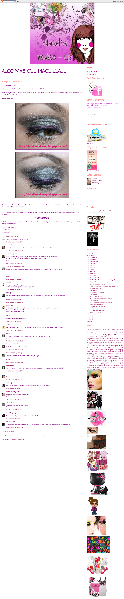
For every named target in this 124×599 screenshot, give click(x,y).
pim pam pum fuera (99, 358)
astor (92, 329)
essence (117, 339)
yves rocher (89, 369)
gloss (122, 340)
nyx (90, 355)
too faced (116, 365)
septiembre (93, 261)
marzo (92, 274)
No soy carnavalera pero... (96, 296)
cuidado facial (101, 337)
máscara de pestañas (100, 351)
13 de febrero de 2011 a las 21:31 (14, 242)
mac (96, 350)
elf (111, 339)
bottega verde (111, 331)
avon (100, 329)
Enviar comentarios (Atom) (17, 439)
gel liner (117, 340)
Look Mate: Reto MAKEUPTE (97, 311)
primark (95, 360)
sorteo (90, 366)
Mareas (8, 402)
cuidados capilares (111, 337)
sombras (121, 364)
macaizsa (8, 245)
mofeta (95, 353)
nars (118, 353)
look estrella (119, 348)
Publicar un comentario (8, 432)
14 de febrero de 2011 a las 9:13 (14, 389)
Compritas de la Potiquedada (97, 307)
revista (108, 362)
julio (91, 265)
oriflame (109, 355)
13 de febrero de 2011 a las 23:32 (14, 362)
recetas (121, 360)
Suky (7, 282)
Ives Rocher (117, 344)
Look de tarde (93, 294)
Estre (7, 325)
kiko (103, 346)
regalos (91, 362)
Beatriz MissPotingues (12, 392)
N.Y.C (114, 353)
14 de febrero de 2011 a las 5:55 (14, 371)
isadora (110, 344)
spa (95, 365)
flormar (106, 340)
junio (91, 268)
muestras (101, 353)
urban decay (94, 367)
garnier (111, 340)
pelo (100, 357)
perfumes (105, 357)
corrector (119, 335)
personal (113, 357)
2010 (90, 317)
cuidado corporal (91, 337)
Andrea (8, 333)
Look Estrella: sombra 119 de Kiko (98, 284)
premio (89, 360)
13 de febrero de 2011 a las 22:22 (14, 341)
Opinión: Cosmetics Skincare (97, 313)
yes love (120, 367)
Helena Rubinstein (98, 342)
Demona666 (9, 422)
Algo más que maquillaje (34, 71)
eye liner (89, 340)
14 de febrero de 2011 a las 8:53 (14, 380)
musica (110, 353)
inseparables (96, 344)
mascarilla (111, 351)
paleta (114, 355)
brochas (89, 333)
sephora (105, 364)
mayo (91, 270)
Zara (100, 369)
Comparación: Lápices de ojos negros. (99, 282)
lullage (88, 350)
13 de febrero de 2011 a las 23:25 (14, 350)
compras (108, 334)
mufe (106, 353)
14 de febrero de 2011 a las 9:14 (14, 399)
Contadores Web (91, 74)
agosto (92, 263)
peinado (95, 357)
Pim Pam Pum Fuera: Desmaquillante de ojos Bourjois (104, 286)
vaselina (109, 367)
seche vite (98, 364)
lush (92, 350)
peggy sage (89, 357)
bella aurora (116, 329)
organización (102, 355)
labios (122, 346)
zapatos (95, 369)
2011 (90, 255)
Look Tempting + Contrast (97, 309)
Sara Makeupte (10, 413)
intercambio (104, 344)
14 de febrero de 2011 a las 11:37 (14, 410)
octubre (92, 259)
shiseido (111, 364)
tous (88, 367)
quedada (116, 360)
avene (96, 329)
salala (93, 364)
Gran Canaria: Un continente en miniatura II (101, 298)
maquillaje (111, 350)
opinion (95, 355)
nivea (122, 353)
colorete (119, 333)
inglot (88, 344)
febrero (92, 276)
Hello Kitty (107, 342)
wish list (115, 367)
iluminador (119, 342)
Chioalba (8, 305)
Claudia (95, 179)
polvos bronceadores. (113, 358)
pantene (120, 355)
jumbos (93, 346)
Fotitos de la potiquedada (96, 305)
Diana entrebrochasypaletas (13, 353)
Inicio (44, 436)
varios (102, 367)
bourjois (119, 331)
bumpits (95, 333)
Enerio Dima (9, 254)
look (9, 229)
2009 (90, 319)
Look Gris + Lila (94, 301)
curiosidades (119, 337)
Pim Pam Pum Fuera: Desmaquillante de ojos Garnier (104, 280)
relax (97, 362)
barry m (104, 329)
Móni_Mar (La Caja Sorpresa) (14, 266)
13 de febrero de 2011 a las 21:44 (14, 279)
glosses (90, 342)
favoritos (99, 340)
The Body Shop (108, 365)
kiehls (99, 345)
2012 (90, 253)
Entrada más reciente (8, 436)
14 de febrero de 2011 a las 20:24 (14, 419)
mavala (119, 351)
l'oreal (107, 346)
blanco (95, 331)
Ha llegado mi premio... (95, 288)
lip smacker (102, 348)
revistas (114, 362)
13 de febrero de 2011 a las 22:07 (14, 330)
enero (91, 315)
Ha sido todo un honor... (96, 278)
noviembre (93, 257)
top (121, 365)
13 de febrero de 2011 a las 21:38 (14, 263)
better (90, 331)
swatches (100, 366)
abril (91, 272)
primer (101, 360)
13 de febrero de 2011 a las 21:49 (14, 290)
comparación (90, 335)
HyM (114, 342)
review (102, 362)
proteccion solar (108, 360)
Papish (7, 293)
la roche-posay (114, 346)
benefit (121, 329)
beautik (109, 329)
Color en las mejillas (11, 344)
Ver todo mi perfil (96, 183)
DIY (107, 338)
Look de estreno (94, 290)
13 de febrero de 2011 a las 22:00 (14, 322)
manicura (103, 350)
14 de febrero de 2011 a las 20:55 (14, 428)
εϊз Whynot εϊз (10, 374)
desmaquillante (100, 339)
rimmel (88, 364)
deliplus (89, 339)
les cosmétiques (93, 348)
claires (105, 333)
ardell (88, 329)
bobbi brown (102, 331)
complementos (99, 335)
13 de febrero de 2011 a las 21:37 (14, 251)
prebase (120, 358)
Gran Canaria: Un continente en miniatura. (101, 303)
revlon (120, 362)
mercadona (89, 353)
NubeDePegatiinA (10, 236)
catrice (100, 333)
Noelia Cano (9, 365)
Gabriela (8, 383)
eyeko (93, 340)
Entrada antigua (79, 436)
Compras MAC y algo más (97, 292)
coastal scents (112, 333)
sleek (116, 364)
